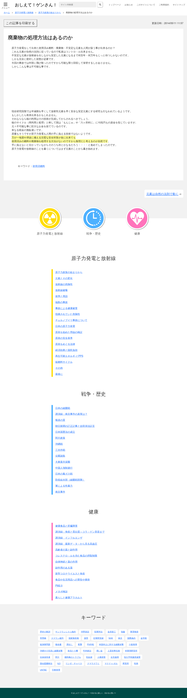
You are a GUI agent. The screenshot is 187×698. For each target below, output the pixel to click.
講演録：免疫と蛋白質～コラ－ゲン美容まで (80, 531)
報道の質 (60, 420)
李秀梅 (43, 638)
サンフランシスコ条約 (65, 631)
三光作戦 (60, 450)
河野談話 (85, 631)
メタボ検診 (61, 591)
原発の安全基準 (64, 338)
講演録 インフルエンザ (68, 537)
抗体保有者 (45, 657)
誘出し (70, 644)
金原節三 (112, 631)
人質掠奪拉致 (114, 650)
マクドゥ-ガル (111, 663)
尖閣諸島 (60, 455)
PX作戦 (90, 644)
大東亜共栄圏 (62, 461)
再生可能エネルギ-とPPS (69, 356)
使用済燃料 (39, 166)
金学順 (144, 638)
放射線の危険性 (64, 284)
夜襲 (80, 644)
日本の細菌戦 (62, 408)
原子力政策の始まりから (68, 272)
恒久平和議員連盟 (132, 657)
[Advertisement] (95, 89)
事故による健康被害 (66, 308)
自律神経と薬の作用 (66, 561)
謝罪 (86, 638)
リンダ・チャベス (74, 663)
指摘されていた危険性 (67, 314)
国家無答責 (74, 638)
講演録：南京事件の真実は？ (71, 414)
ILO (59, 663)
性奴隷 (89, 657)
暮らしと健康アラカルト (68, 597)
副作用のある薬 (64, 567)
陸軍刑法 (98, 631)
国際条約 (131, 638)
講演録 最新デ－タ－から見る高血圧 (76, 543)
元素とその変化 (64, 278)
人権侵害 (101, 657)
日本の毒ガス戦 (64, 473)
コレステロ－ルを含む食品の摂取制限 (76, 555)
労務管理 (56, 669)
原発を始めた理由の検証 (68, 332)
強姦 (123, 631)
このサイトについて (146, 4)
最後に (59, 374)
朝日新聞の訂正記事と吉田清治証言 (75, 426)
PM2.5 (58, 585)
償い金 (99, 650)
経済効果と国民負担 (66, 350)
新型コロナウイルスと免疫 (70, 573)
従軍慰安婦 (98, 638)
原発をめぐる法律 (65, 344)
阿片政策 (60, 437)
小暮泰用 (133, 644)
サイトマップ (179, 4)
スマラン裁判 (57, 638)
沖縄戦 (59, 443)
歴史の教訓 (45, 631)
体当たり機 (73, 650)
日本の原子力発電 (65, 326)
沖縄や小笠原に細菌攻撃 (51, 650)
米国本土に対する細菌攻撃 (111, 644)
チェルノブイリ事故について (71, 320)
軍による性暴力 (64, 485)
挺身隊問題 (45, 644)
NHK (111, 638)
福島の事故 (61, 302)
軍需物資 (134, 631)
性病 (136, 663)
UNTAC (43, 669)
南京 (120, 638)
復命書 (58, 644)
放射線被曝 (61, 290)
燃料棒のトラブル (72, 657)
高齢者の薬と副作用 (66, 549)
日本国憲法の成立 (65, 431)
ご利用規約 (164, 4)
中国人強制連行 (64, 467)
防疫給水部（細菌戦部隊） (70, 479)
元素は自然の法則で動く (162, 194)
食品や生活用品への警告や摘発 (72, 579)
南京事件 (60, 491)
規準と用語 (61, 296)
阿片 (57, 657)
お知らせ (129, 4)
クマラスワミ (93, 663)
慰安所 (126, 663)
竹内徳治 (87, 650)
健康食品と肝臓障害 (66, 525)
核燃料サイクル (64, 362)
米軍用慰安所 (131, 650)
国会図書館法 (46, 663)
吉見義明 (115, 657)
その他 (59, 368)
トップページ (115, 4)
